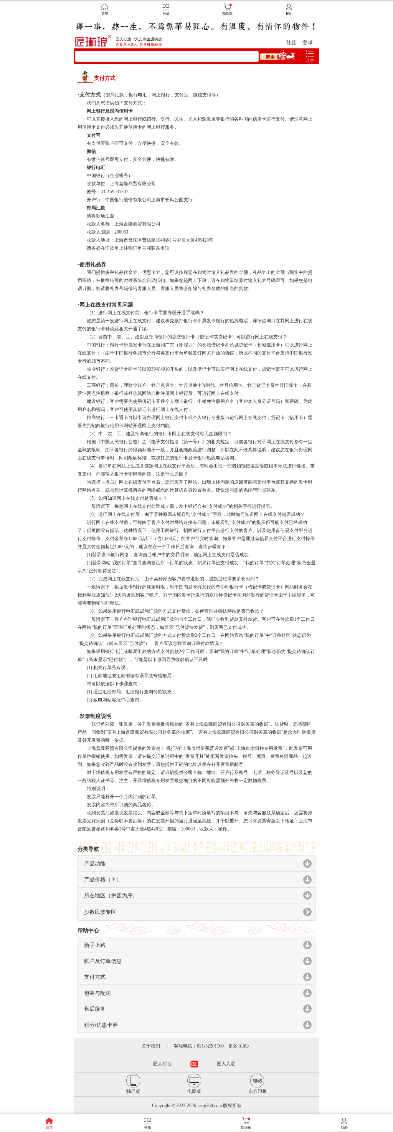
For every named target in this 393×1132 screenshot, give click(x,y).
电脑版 (194, 1091)
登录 (307, 42)
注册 (291, 42)
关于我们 (151, 1046)
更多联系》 (239, 1046)
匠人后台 (162, 1063)
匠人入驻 (226, 1063)
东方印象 (257, 1091)
